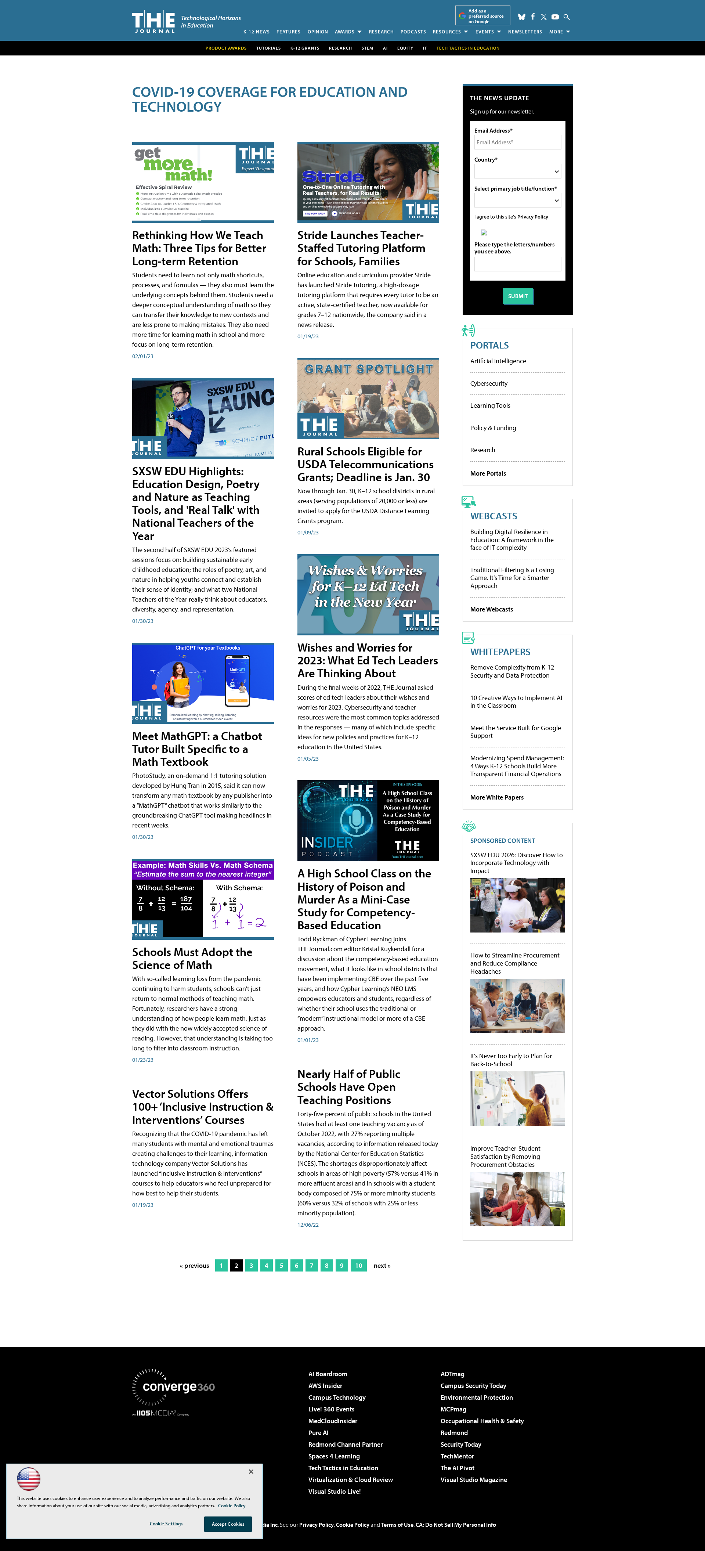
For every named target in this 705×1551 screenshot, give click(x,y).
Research (381, 32)
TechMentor (457, 1456)
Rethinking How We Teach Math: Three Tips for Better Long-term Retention (199, 247)
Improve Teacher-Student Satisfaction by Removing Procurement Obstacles (505, 1156)
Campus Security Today (473, 1385)
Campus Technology (337, 1397)
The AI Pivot (457, 1468)
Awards (345, 32)
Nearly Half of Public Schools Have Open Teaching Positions (348, 1086)
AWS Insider (325, 1385)
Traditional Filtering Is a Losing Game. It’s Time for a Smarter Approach (512, 578)
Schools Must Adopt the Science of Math (192, 958)
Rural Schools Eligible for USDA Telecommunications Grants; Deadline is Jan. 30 (365, 464)
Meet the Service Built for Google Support (515, 732)
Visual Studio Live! (334, 1491)
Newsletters (525, 32)
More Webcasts (491, 609)
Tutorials (268, 48)
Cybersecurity (488, 383)
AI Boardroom (327, 1374)
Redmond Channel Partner (345, 1444)
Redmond (454, 1432)
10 (358, 1265)
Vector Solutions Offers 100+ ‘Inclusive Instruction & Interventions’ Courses (203, 1106)
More (556, 32)
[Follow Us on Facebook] (532, 16)
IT (425, 48)
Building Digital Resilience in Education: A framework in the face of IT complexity (512, 539)
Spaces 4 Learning (334, 1456)
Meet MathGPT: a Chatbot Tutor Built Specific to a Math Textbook (197, 748)
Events (485, 32)
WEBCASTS (493, 515)
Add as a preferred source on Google (486, 16)
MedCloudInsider (332, 1421)
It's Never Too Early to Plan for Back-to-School (511, 1060)
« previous (194, 1265)
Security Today (461, 1444)
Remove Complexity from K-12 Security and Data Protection (512, 671)
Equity (405, 48)
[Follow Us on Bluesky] (521, 17)
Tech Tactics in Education (343, 1468)
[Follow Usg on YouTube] (555, 17)
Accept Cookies (228, 1524)
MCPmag (453, 1409)
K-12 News (256, 32)
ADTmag (452, 1374)
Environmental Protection (477, 1397)
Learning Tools (490, 405)
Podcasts (413, 32)
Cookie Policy (352, 1524)
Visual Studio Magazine (474, 1479)
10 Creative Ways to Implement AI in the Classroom (516, 701)
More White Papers (497, 797)
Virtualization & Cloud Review (350, 1479)
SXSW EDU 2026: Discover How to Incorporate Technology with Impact (516, 863)
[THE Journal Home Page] (186, 21)
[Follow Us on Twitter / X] (544, 17)
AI (385, 48)
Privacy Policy (532, 216)
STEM (367, 48)
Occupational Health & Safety (482, 1421)
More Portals (488, 473)
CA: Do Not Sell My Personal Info (456, 1524)
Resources (447, 32)
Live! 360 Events (331, 1409)
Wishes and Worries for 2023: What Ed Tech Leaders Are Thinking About (367, 660)
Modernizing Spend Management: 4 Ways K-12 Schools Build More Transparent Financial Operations (517, 766)
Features (288, 32)
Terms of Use (397, 1524)
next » (382, 1265)
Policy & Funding (493, 427)
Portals (489, 344)
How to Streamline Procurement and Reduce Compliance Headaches (515, 963)
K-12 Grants (304, 48)
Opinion (318, 32)
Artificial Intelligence (498, 361)
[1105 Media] (176, 1453)
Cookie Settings (166, 1523)
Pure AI (318, 1432)
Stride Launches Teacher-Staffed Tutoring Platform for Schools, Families (361, 247)
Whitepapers (500, 651)
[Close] (251, 1472)
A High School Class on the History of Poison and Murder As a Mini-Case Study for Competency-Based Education (364, 899)
